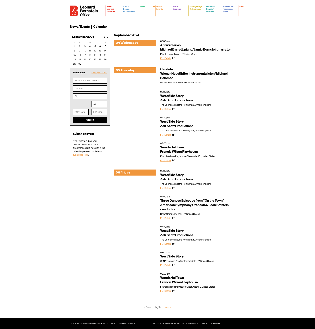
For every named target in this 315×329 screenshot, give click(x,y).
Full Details (165, 58)
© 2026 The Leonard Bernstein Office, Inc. (88, 323)
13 (100, 50)
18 (90, 55)
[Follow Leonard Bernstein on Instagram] (236, 323)
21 (105, 55)
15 (74, 55)
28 (105, 59)
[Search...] (243, 26)
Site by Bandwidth (127, 323)
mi (95, 104)
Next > (168, 307)
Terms (112, 323)
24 (84, 59)
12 (95, 50)
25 (90, 59)
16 (80, 55)
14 (105, 50)
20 (100, 55)
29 (74, 63)
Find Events (79, 72)
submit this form (80, 154)
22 (74, 59)
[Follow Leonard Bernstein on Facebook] (225, 323)
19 (95, 55)
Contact (203, 323)
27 (100, 59)
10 (85, 50)
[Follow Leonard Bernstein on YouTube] (241, 323)
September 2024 (83, 37)
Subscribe (215, 323)
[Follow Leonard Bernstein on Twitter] (230, 323)
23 (79, 59)
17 (85, 55)
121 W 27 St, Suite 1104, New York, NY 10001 (168, 323)
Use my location (99, 72)
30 (79, 63)
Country (79, 88)
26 (95, 59)
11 (90, 50)
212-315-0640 (191, 323)
